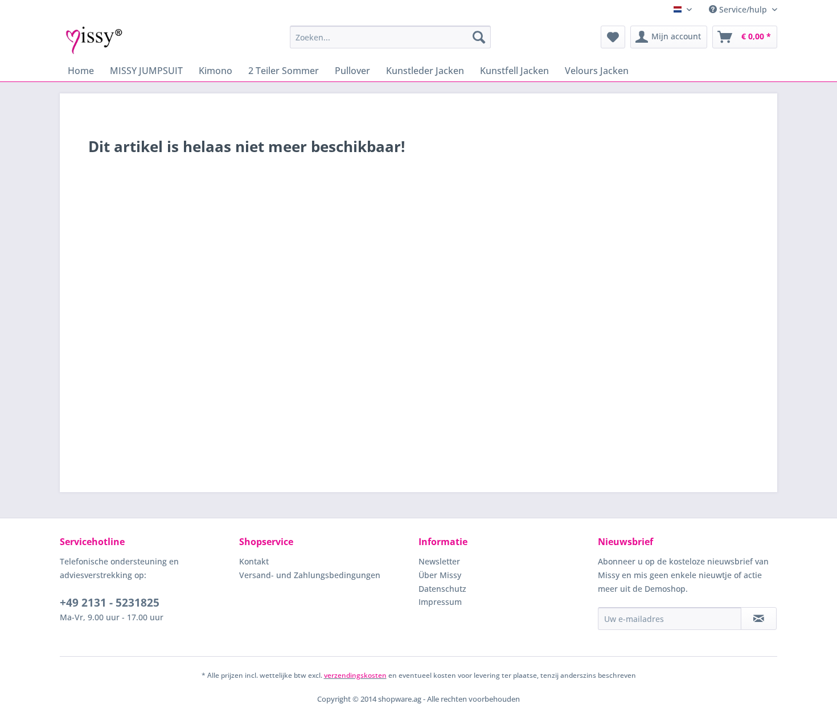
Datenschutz (442, 588)
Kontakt (254, 561)
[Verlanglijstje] (613, 37)
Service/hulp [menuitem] (743, 9)
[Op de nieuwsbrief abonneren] (759, 618)
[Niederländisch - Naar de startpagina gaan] (94, 40)
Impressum (440, 601)
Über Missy (440, 575)
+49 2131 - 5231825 (109, 602)
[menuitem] (390, 37)
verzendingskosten (355, 675)
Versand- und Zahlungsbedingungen (309, 575)
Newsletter (439, 561)
